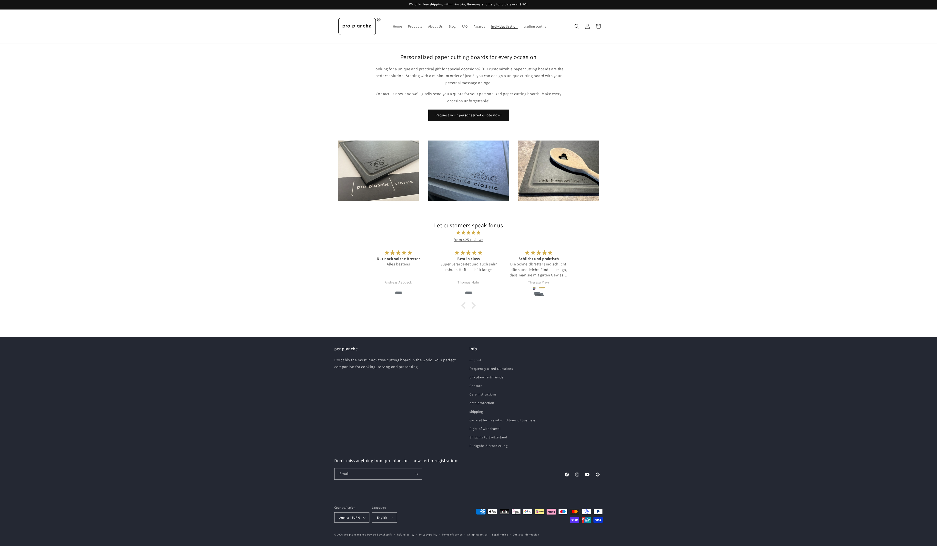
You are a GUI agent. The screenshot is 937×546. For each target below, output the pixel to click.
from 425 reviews (468, 239)
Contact (475, 386)
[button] (576, 26)
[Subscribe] (416, 474)
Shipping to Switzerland (488, 437)
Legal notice (500, 534)
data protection (481, 403)
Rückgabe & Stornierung (488, 446)
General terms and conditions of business (502, 420)
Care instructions (483, 394)
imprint (475, 360)
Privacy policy (428, 534)
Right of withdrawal (484, 428)
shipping (476, 411)
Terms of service (452, 534)
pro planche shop (355, 534)
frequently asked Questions (491, 368)
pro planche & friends (486, 377)
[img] (468, 232)
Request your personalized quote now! (469, 115)
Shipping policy (477, 534)
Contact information (526, 534)
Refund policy (405, 534)
